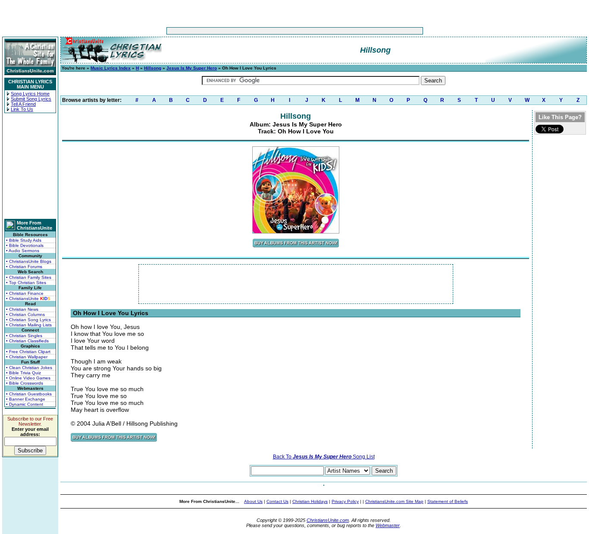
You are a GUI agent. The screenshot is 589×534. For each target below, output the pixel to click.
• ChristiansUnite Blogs (28, 261)
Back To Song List (324, 457)
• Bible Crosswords (24, 383)
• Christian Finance (25, 293)
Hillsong (152, 68)
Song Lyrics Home (30, 93)
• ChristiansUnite (28, 298)
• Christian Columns (25, 314)
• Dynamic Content (24, 404)
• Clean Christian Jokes (29, 367)
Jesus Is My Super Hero (191, 68)
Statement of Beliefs (447, 501)
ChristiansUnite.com (328, 520)
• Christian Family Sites (28, 277)
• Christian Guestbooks (29, 394)
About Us (253, 501)
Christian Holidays (310, 501)
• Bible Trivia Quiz (23, 372)
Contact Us (277, 501)
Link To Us (22, 109)
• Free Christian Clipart (28, 351)
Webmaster (388, 525)
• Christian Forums (24, 266)
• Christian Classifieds (27, 340)
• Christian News (22, 309)
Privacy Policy (345, 501)
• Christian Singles (24, 335)
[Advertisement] (268, 31)
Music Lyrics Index (111, 68)
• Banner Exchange (25, 399)
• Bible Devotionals (25, 245)
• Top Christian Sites (26, 282)
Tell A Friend (23, 104)
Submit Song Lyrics (31, 98)
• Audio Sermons (22, 250)
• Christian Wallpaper (26, 356)
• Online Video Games (28, 378)
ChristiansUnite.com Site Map (394, 501)
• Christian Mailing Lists (29, 324)
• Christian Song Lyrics (28, 319)
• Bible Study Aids (23, 240)
